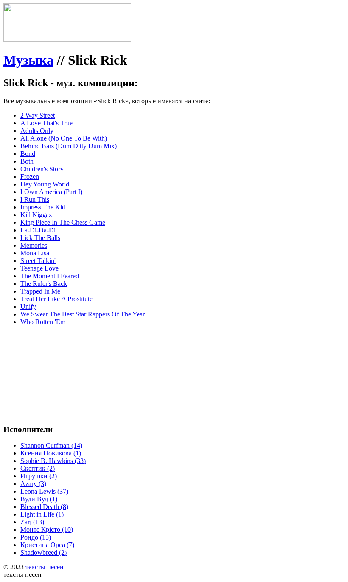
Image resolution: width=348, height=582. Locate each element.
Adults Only (36, 130)
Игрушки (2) (38, 476)
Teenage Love (39, 268)
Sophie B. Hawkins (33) (53, 460)
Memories (33, 245)
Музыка (28, 60)
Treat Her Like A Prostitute (56, 298)
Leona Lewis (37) (44, 491)
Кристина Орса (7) (47, 544)
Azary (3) (33, 483)
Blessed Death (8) (44, 506)
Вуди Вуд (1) (38, 499)
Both (27, 161)
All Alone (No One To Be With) (63, 138)
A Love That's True (46, 123)
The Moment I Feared (49, 276)
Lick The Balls (40, 237)
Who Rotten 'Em (42, 321)
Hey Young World (44, 184)
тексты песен (44, 567)
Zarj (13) (32, 521)
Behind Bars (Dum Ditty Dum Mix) (68, 146)
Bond (27, 153)
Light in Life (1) (42, 514)
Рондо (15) (35, 537)
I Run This (34, 199)
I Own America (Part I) (51, 191)
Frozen (29, 176)
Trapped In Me (40, 291)
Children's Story (42, 168)
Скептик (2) (37, 468)
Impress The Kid (42, 207)
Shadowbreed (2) (43, 552)
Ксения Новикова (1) (50, 453)
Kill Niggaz (36, 214)
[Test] (67, 39)
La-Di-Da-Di (38, 230)
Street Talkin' (38, 260)
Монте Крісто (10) (46, 529)
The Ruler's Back (43, 283)
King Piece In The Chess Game (62, 222)
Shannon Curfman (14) (51, 445)
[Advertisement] (130, 352)
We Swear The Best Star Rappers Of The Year (82, 314)
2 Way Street (37, 115)
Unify (28, 306)
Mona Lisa (34, 253)
